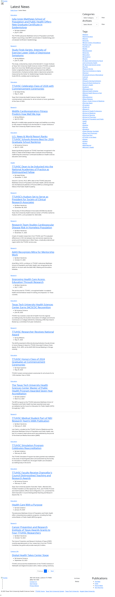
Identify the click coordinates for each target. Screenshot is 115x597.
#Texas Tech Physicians (90, 133)
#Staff (84, 123)
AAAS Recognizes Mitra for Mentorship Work (33, 253)
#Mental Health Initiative (90, 91)
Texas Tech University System (55, 591)
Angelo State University (87, 591)
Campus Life (14, 551)
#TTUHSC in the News (89, 137)
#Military (85, 95)
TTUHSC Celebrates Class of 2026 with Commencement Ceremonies (33, 87)
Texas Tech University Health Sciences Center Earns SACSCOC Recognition (32, 306)
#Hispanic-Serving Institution (92, 81)
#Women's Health (88, 147)
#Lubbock (86, 87)
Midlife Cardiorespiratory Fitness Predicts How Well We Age (30, 113)
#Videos (85, 141)
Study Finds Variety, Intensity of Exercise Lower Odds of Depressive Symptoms (31, 52)
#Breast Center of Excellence (92, 43)
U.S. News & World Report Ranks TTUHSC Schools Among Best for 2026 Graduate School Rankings (33, 139)
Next (52, 571)
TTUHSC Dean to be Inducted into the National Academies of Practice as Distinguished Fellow (32, 169)
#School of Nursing (89, 115)
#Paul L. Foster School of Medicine (93, 101)
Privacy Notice (34, 586)
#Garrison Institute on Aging (92, 71)
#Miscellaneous (87, 97)
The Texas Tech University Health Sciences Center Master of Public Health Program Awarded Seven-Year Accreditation (32, 389)
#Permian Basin (88, 103)
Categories (88, 14)
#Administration (88, 37)
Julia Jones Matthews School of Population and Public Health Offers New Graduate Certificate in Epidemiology (31, 23)
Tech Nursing (99, 588)
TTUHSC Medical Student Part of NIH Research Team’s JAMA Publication (32, 419)
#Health (85, 79)
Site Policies (33, 584)
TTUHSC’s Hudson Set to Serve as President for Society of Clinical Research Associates (30, 199)
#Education (86, 55)
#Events (85, 59)
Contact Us (33, 582)
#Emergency (87, 57)
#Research (86, 109)
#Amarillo (86, 41)
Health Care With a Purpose (27, 504)
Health (13, 163)
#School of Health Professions (92, 111)
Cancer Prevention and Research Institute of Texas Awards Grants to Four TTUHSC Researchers (31, 529)
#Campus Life (87, 45)
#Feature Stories (88, 69)
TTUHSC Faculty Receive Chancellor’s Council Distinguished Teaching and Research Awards (32, 475)
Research (14, 46)
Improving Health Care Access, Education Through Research (28, 281)
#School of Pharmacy (89, 117)
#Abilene (85, 35)
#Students (86, 129)
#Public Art (86, 107)
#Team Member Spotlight (91, 131)
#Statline (85, 125)
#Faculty (85, 67)
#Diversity (86, 53)
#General (85, 73)
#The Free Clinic (88, 135)
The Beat (97, 581)
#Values (85, 139)
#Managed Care (88, 89)
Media (77, 581)
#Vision (85, 143)
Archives (87, 20)
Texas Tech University (72, 591)
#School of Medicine (89, 113)
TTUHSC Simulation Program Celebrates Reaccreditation (28, 447)
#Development (87, 51)
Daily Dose (14, 10)
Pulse (96, 584)
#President (86, 105)
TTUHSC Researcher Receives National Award (33, 333)
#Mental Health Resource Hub (92, 93)
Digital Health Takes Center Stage (30, 555)
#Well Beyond (87, 145)
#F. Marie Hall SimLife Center (92, 65)
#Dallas (85, 49)
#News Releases (88, 99)
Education (14, 15)
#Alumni (85, 39)
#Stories (85, 127)
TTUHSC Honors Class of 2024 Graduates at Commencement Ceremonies (28, 361)
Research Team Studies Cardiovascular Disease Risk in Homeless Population (33, 226)
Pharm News (99, 586)
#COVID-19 (86, 47)
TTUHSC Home (40, 591)
